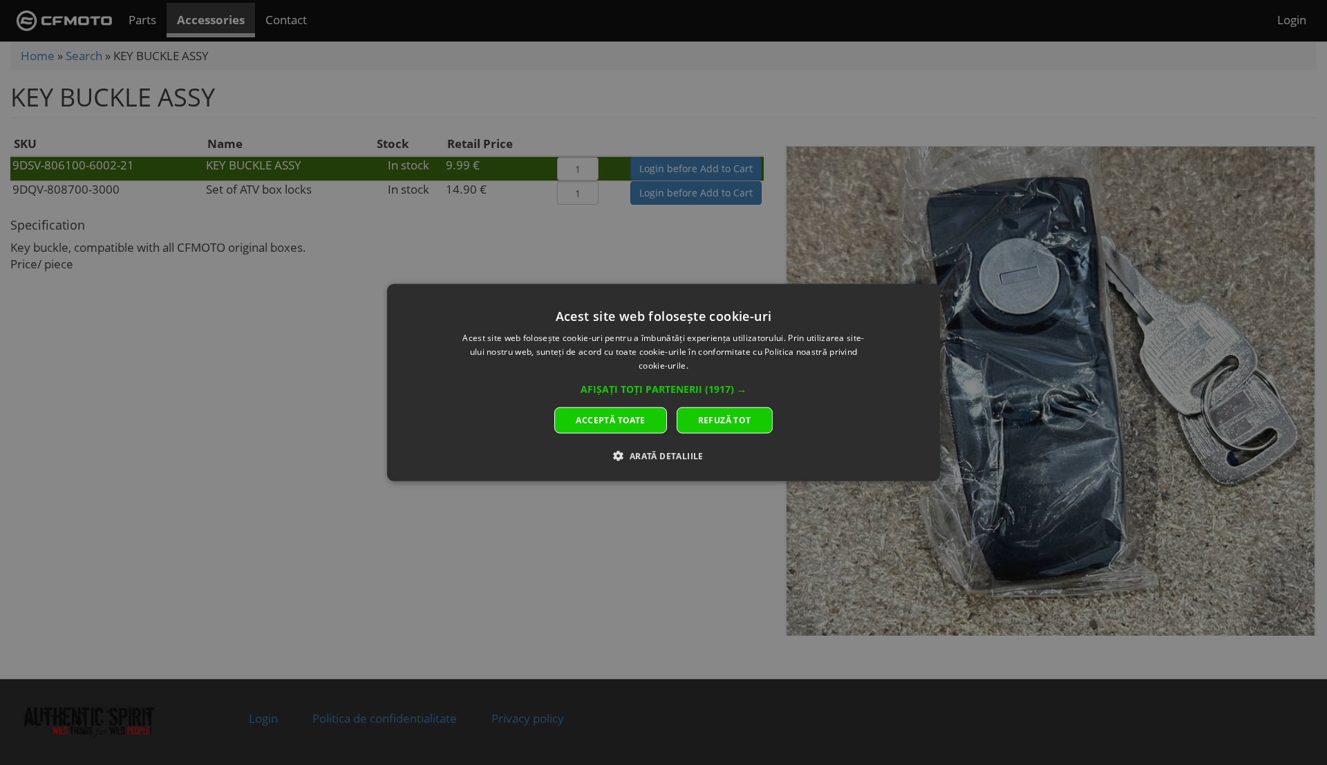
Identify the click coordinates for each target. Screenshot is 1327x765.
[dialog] (663, 382)
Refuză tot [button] (724, 419)
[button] (663, 389)
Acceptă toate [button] (610, 419)
